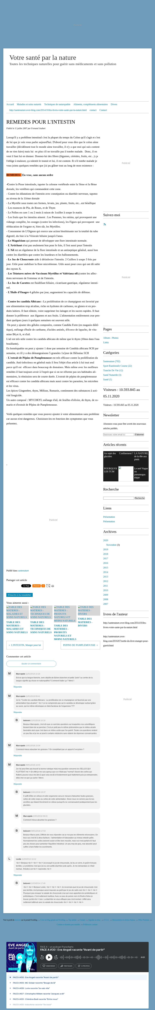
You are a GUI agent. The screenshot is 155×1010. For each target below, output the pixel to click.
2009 (105, 595)
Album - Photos (110, 338)
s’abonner (50, 966)
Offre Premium (143, 920)
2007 (105, 604)
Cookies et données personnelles (68, 924)
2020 (105, 540)
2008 (105, 599)
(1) (107, 379)
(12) (113, 370)
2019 (105, 549)
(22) (117, 366)
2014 (105, 572)
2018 (105, 554)
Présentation (109, 517)
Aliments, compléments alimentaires (90, 104)
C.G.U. (106, 920)
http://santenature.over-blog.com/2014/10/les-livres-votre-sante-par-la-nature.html (48, 110)
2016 (105, 563)
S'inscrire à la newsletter (19, 595)
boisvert (18, 920)
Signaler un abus (94, 920)
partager (68, 966)
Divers (114, 104)
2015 (105, 567)
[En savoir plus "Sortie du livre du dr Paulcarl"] (126, 473)
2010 (105, 590)
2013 (105, 576)
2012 (105, 581)
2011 (105, 585)
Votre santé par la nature (42, 57)
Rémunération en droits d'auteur (123, 920)
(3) (112, 375)
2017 (105, 558)
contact (93, 110)
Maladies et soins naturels (29, 104)
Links (106, 342)
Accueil (10, 104)
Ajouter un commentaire (31, 664)
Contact (103, 110)
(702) (111, 361)
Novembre (111, 545)
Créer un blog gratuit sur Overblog (52, 920)
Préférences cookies (90, 924)
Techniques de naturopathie (57, 104)
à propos (85, 966)
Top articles (72, 920)
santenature (23, 570)
